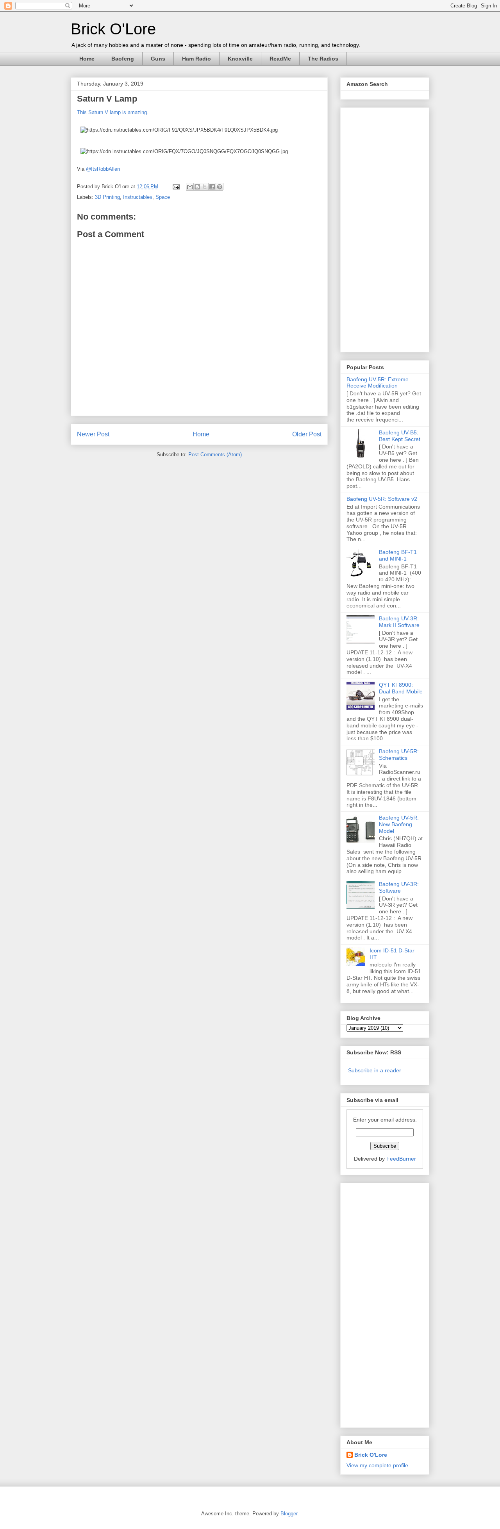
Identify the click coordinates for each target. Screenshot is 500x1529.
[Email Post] (175, 186)
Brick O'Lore (113, 29)
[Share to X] (205, 187)
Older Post (306, 434)
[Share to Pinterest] (219, 187)
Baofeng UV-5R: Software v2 (381, 499)
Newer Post (93, 434)
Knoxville (240, 58)
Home (87, 58)
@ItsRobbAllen (103, 169)
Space (162, 197)
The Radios (323, 58)
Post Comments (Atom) (215, 454)
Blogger (288, 1513)
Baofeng (122, 58)
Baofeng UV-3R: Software (399, 887)
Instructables (137, 197)
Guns (158, 58)
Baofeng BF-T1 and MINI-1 (398, 555)
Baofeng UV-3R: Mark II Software (399, 621)
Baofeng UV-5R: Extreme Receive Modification (377, 382)
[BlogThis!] (197, 187)
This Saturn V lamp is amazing (112, 112)
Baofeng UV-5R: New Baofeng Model (399, 824)
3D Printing (107, 197)
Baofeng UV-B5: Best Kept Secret (399, 435)
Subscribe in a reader (374, 1070)
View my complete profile (377, 1465)
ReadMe (280, 58)
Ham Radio (196, 58)
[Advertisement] (377, 228)
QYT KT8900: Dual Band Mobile (401, 688)
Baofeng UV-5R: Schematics (399, 754)
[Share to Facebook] (212, 187)
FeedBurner (401, 1159)
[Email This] (190, 187)
